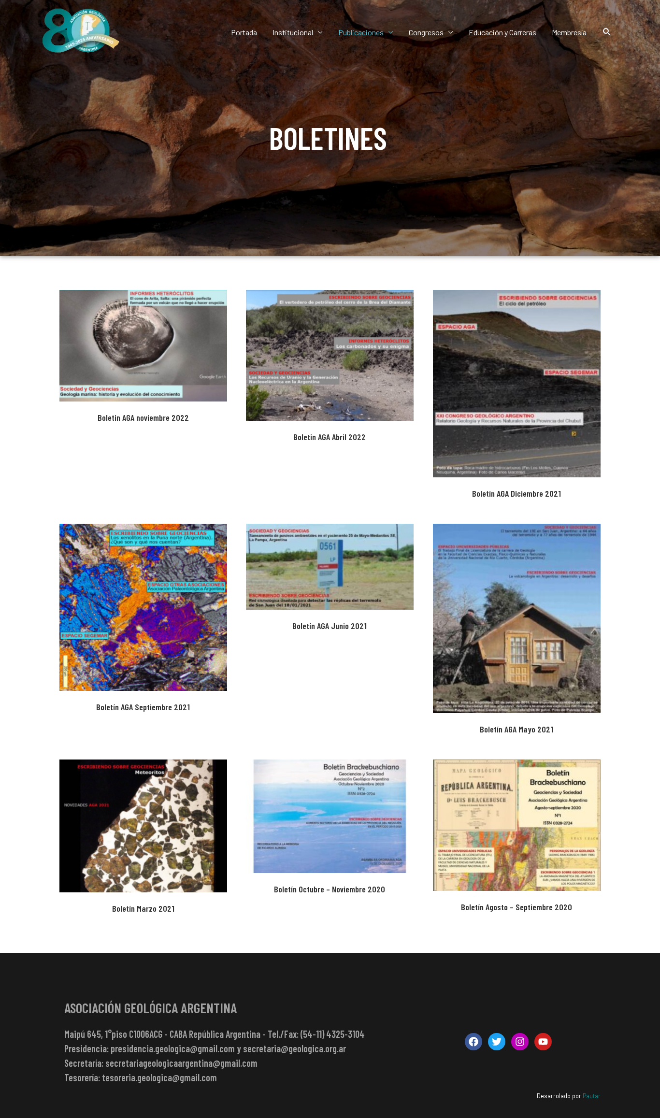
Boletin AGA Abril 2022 (329, 349)
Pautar (592, 1096)
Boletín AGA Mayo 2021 (516, 613)
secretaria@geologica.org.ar (294, 1048)
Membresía (569, 32)
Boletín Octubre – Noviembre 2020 (329, 810)
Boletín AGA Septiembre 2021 (143, 602)
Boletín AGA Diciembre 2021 (516, 378)
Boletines (143, 357)
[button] (607, 32)
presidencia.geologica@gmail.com (173, 1048)
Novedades (345, 827)
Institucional (293, 32)
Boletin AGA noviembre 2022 (143, 340)
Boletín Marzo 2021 (143, 820)
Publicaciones (361, 32)
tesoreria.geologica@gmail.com (159, 1077)
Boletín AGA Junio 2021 (329, 561)
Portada (244, 32)
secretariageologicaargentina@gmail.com (181, 1063)
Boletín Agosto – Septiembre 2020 (516, 820)
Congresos (426, 32)
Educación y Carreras (502, 32)
